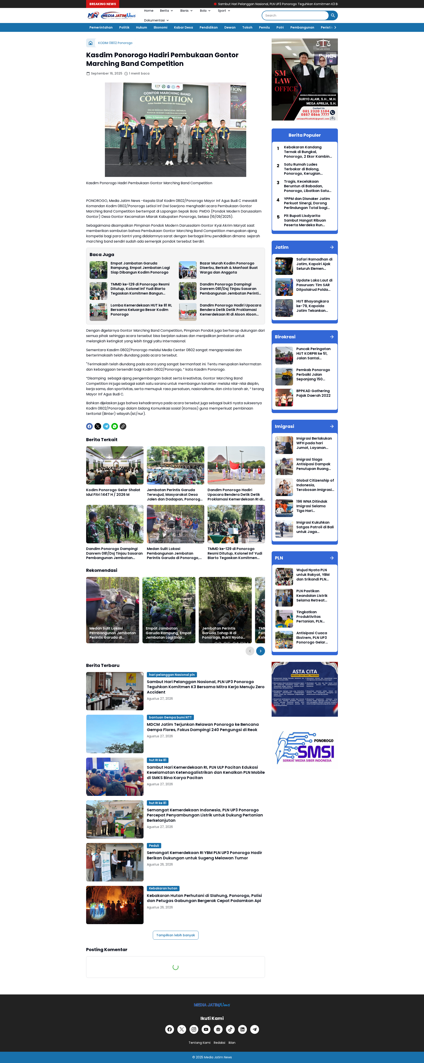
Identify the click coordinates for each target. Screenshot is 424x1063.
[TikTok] (230, 1029)
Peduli (154, 845)
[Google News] (218, 1029)
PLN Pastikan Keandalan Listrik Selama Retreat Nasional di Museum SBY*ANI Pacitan (314, 596)
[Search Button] (333, 15)
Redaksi (219, 1042)
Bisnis (184, 10)
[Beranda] (90, 42)
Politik (124, 27)
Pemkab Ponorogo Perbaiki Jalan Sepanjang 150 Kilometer (313, 374)
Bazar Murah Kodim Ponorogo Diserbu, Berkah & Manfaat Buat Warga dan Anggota (229, 268)
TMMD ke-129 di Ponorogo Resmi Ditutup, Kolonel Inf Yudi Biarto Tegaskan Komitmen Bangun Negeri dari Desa (140, 289)
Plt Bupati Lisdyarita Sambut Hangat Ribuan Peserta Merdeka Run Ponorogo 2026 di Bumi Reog (305, 220)
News (228, 1057)
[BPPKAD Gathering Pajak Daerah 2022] (284, 397)
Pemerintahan (101, 27)
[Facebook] (89, 426)
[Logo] (212, 1004)
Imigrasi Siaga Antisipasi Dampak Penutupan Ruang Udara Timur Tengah (314, 464)
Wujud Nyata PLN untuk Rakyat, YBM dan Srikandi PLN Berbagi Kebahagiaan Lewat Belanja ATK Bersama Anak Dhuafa (314, 575)
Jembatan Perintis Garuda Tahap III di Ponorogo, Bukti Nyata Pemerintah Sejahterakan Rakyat (225, 633)
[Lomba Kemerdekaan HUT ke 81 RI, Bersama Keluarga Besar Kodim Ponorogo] (98, 312)
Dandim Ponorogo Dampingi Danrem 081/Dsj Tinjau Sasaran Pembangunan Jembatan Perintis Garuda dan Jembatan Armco (230, 289)
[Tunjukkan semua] (332, 247)
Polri (280, 27)
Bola (203, 10)
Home (148, 10)
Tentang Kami (199, 1042)
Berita (164, 10)
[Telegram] (106, 426)
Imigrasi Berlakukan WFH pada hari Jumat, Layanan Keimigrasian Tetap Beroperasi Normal (314, 443)
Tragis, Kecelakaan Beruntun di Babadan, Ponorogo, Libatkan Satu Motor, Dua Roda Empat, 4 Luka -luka (307, 186)
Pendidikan (209, 27)
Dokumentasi (154, 20)
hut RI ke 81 (157, 760)
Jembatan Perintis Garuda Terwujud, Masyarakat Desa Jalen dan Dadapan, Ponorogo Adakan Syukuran (175, 495)
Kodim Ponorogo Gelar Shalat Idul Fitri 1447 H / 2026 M (113, 492)
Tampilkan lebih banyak (175, 935)
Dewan (230, 27)
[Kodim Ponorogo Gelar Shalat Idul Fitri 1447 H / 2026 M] (115, 465)
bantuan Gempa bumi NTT (170, 717)
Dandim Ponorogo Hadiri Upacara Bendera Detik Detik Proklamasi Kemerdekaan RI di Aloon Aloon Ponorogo (230, 310)
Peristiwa (328, 27)
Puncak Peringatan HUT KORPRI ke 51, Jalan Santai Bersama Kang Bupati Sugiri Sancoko (313, 353)
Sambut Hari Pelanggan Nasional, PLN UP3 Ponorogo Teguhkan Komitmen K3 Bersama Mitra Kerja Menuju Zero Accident (256, 4)
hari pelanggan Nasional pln (172, 674)
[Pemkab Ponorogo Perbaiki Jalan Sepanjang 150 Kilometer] (284, 376)
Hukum (141, 27)
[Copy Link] (123, 426)
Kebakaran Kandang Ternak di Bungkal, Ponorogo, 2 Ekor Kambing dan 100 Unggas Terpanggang (308, 152)
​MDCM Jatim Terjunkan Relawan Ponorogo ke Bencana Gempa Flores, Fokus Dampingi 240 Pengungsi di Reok (203, 727)
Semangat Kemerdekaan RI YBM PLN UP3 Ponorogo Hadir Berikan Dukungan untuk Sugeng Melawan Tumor (204, 855)
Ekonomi (160, 27)
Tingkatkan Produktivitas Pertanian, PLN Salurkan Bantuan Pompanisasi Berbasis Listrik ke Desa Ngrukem (312, 617)
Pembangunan (302, 27)
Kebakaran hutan (163, 888)
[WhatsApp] (114, 426)
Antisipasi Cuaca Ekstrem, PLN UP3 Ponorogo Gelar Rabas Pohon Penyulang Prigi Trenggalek (311, 638)
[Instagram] (193, 1029)
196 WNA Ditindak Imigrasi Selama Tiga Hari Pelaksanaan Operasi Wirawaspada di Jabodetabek (311, 506)
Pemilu (264, 27)
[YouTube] (206, 1029)
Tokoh (247, 27)
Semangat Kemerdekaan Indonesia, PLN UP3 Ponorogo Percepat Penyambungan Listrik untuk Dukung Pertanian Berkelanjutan (205, 815)
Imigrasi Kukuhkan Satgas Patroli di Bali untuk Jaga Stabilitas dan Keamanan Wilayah (315, 527)
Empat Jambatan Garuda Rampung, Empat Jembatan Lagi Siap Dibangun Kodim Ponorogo (140, 268)
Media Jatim (213, 1057)
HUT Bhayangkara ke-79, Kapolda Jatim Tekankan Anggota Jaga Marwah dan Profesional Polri (312, 306)
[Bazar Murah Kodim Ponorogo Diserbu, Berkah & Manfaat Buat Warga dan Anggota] (188, 270)
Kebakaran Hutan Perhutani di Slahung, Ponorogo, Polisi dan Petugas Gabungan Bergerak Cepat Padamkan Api (204, 898)
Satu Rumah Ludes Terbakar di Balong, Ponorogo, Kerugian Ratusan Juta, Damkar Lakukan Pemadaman (304, 169)
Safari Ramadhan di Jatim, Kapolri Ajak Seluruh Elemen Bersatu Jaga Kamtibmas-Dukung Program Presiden (314, 264)
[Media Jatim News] (112, 15)
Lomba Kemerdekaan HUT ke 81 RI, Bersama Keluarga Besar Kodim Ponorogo (141, 310)
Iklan (232, 1042)
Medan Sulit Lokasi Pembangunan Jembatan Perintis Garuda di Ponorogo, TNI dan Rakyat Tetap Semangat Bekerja (173, 553)
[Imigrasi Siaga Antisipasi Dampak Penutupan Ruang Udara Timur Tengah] (284, 466)
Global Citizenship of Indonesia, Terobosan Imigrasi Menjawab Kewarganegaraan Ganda (315, 485)
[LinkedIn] (242, 1029)
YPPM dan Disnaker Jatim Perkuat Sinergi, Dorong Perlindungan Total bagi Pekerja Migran (307, 203)
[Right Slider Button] (333, 27)
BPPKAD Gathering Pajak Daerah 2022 (313, 393)
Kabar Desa (183, 27)
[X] (98, 426)
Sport (222, 10)
